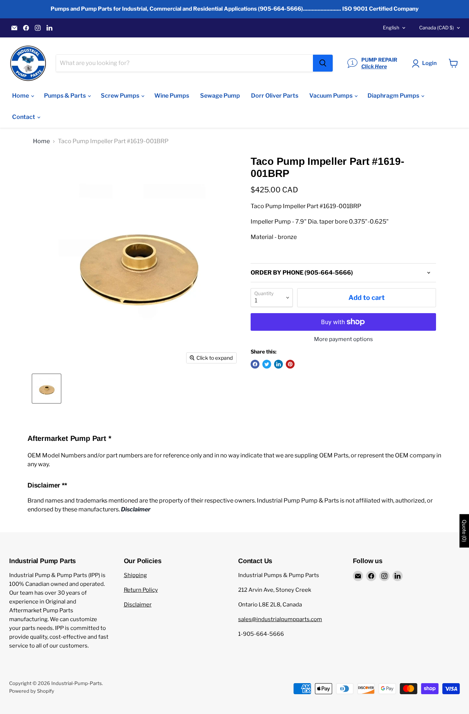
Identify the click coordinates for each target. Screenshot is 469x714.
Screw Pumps (120, 95)
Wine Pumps (171, 95)
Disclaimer (138, 604)
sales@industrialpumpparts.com (280, 619)
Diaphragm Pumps (394, 95)
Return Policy (141, 590)
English (391, 27)
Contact (24, 116)
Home (21, 95)
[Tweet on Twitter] (266, 364)
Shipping (135, 575)
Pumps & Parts (65, 95)
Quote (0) (464, 530)
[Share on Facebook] (255, 364)
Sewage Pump (220, 95)
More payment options (343, 339)
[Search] (323, 63)
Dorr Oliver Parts (274, 95)
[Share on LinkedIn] (278, 364)
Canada (436, 27)
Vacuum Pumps (331, 95)
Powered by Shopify (31, 691)
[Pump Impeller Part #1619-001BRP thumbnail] (46, 388)
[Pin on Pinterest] (290, 364)
